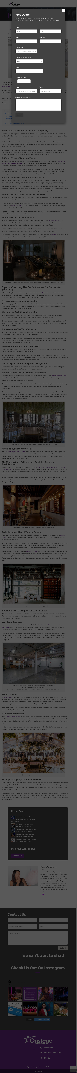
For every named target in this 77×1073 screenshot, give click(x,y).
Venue (41, 87)
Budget (18, 67)
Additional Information (23, 97)
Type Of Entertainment (23, 57)
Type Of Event (20, 47)
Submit (19, 115)
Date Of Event (22, 77)
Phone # (42, 37)
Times (17, 87)
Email (17, 37)
